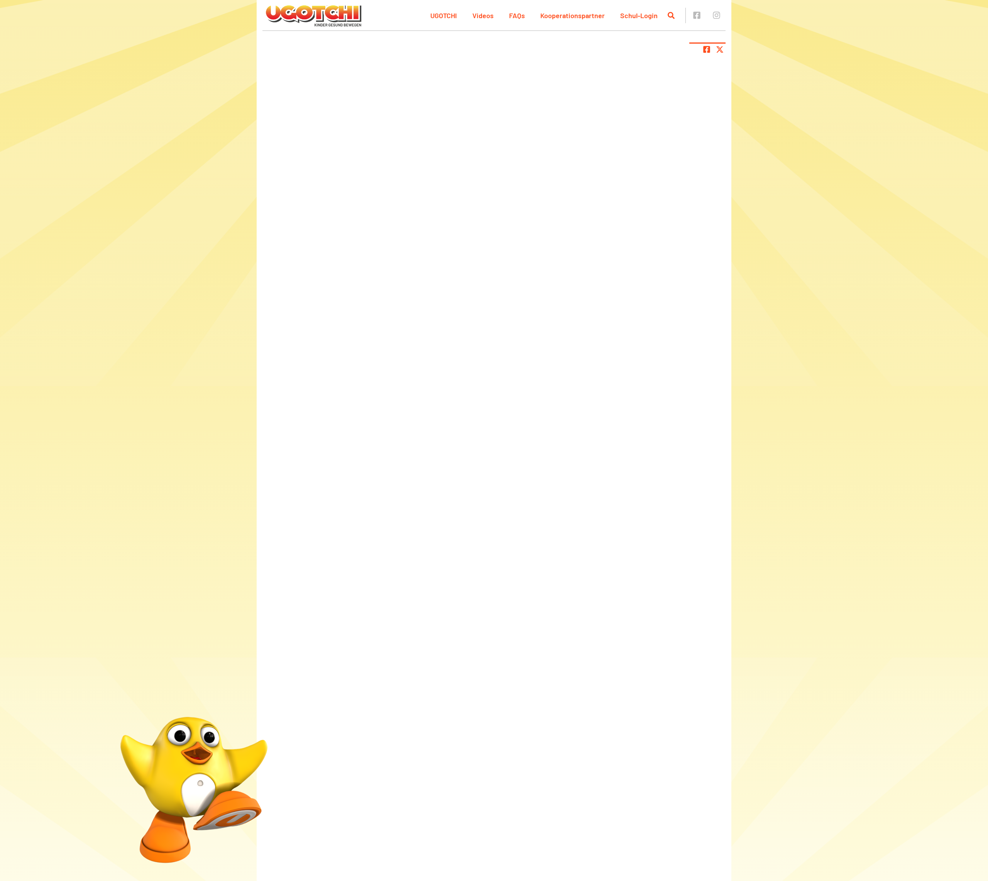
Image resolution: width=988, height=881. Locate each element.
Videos (483, 15)
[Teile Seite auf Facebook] (706, 49)
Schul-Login (639, 15)
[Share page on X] (720, 49)
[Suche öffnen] (671, 15)
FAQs (517, 15)
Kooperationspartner (572, 15)
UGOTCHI (443, 15)
